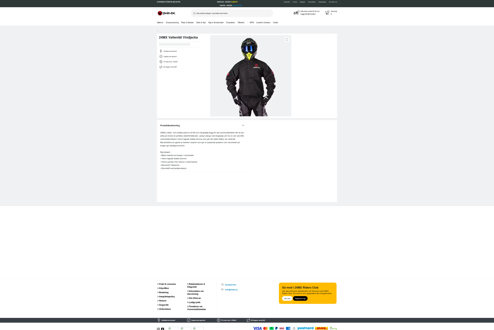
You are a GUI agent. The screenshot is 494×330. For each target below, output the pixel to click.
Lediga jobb (194, 302)
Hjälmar (160, 22)
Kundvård (287, 1)
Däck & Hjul (201, 22)
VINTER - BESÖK (231, 5)
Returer (162, 300)
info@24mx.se (231, 289)
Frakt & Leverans (167, 283)
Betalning (164, 292)
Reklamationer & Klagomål (196, 285)
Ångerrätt (163, 304)
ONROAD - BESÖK (227, 2)
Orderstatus (165, 308)
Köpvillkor (164, 288)
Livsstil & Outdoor (263, 22)
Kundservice (230, 284)
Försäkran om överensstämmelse (196, 308)
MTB (252, 22)
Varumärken (312, 1)
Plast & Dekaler (187, 22)
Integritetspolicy (167, 296)
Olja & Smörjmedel (215, 22)
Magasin (302, 1)
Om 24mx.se (333, 1)
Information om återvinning (195, 292)
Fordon (295, 1)
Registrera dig (300, 298)
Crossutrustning (172, 22)
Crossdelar (230, 22)
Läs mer (287, 298)
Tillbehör (241, 22)
